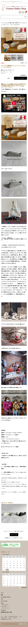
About (2, 603)
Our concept (4, 606)
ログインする (14, 534)
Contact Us (3, 610)
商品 (2, 594)
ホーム (2, 592)
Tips (2, 599)
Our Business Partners (6, 597)
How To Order (4, 601)
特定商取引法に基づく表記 (6, 612)
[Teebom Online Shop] (14, 7)
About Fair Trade (5, 604)
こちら (19, 492)
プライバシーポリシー (6, 608)
